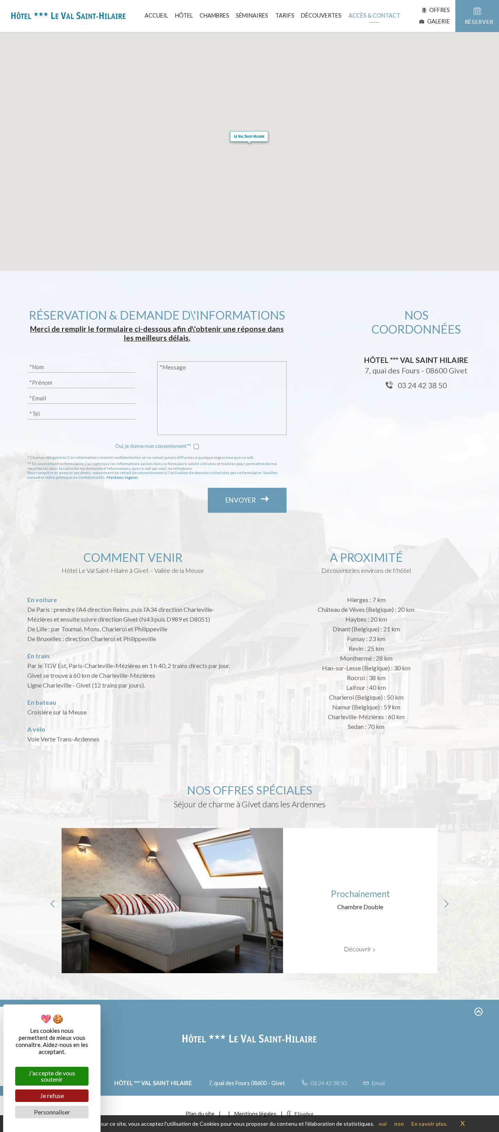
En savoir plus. (429, 1123)
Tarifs (284, 15)
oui (383, 1123)
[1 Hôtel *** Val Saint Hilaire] (225, 1114)
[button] (249, 137)
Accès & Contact (374, 15)
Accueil (156, 15)
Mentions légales (122, 477)
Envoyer (241, 500)
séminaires (252, 15)
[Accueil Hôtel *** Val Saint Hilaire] (65, 17)
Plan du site (200, 1114)
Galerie (438, 21)
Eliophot (303, 1113)
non (399, 1123)
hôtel (184, 15)
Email (378, 1083)
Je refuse (52, 1095)
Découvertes (321, 15)
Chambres (214, 15)
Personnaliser (52, 1112)
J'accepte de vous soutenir (51, 1076)
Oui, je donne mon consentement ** (153, 446)
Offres (439, 10)
